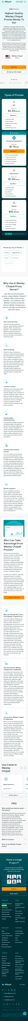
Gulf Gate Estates (10, 268)
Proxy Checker (19, 913)
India (16, 938)
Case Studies (5, 969)
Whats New (5, 940)
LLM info (4, 975)
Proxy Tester (18, 911)
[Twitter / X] (6, 990)
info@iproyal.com (9, 996)
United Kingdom (19, 933)
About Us (4, 956)
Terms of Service (19, 964)
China (16, 940)
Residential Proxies (7, 903)
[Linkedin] (12, 990)
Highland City (16, 252)
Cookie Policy (19, 976)
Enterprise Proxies (6, 916)
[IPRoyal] (7, 2)
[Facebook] (9, 990)
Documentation (6, 933)
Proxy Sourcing (19, 958)
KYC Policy (18, 956)
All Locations (18, 942)
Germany (17, 935)
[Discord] (3, 990)
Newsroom (4, 958)
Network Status (6, 942)
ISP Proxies (5, 907)
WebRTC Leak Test (20, 921)
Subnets (4, 919)
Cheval (7, 252)
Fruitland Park (9, 263)
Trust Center (18, 978)
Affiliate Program (6, 963)
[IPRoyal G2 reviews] (14, 9)
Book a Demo (19, 1)
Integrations (5, 938)
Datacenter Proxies (7, 910)
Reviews (4, 967)
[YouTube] (15, 990)
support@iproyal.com (10, 993)
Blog (3, 931)
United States (18, 931)
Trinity (6, 258)
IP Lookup (17, 915)
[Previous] (21, 768)
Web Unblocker (6, 914)
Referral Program (6, 965)
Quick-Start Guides (7, 935)
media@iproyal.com (9, 1000)
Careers (4, 961)
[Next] (25, 768)
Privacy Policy (19, 967)
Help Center (5, 944)
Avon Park (15, 258)
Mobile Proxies (5, 912)
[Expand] (25, 1013)
